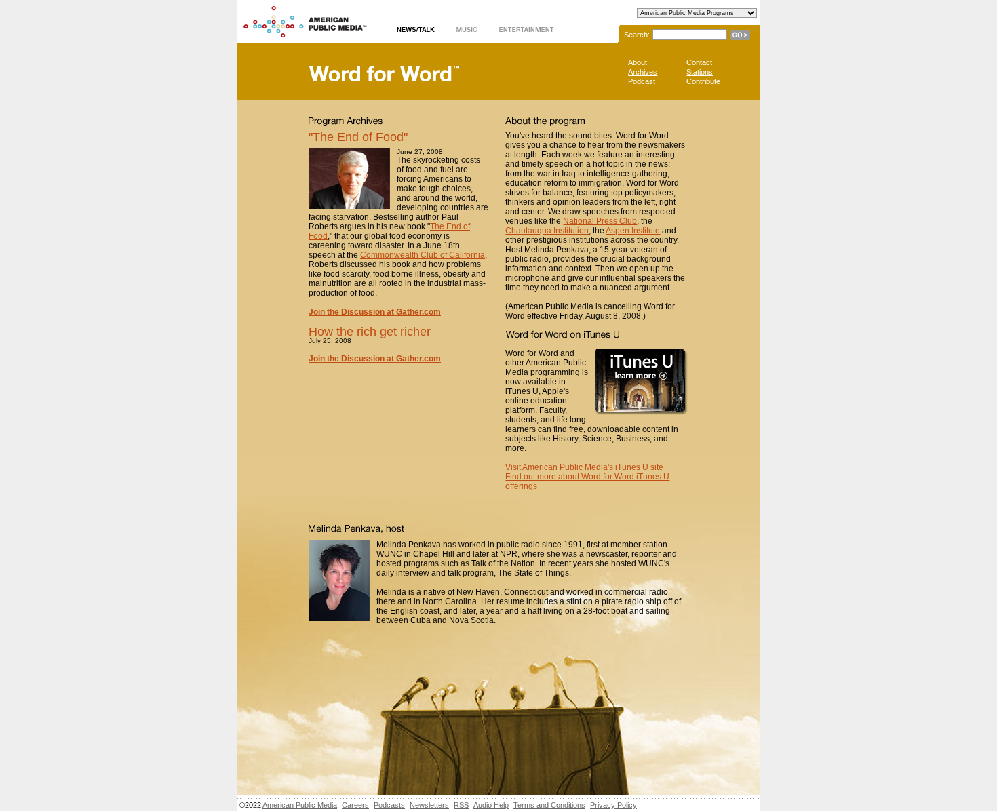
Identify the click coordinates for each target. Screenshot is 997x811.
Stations (699, 72)
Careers (355, 805)
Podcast (641, 81)
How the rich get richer (370, 331)
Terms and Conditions (549, 805)
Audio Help (491, 805)
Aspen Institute (633, 230)
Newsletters (429, 805)
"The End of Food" (358, 137)
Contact (699, 62)
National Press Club (600, 221)
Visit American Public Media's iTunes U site (584, 467)
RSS (461, 805)
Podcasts (389, 805)
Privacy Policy (613, 805)
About (637, 62)
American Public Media (299, 805)
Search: (637, 35)
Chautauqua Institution (547, 230)
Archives (642, 72)
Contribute (703, 81)
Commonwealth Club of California (422, 255)
